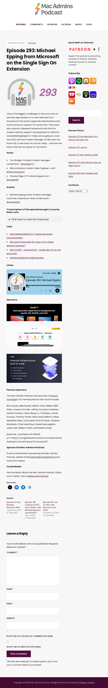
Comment (12, 552)
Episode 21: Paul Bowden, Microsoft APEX (13, 505)
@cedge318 (12, 179)
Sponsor (52, 24)
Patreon (66, 24)
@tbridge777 (28, 164)
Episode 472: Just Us (77, 147)
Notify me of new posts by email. (24, 646)
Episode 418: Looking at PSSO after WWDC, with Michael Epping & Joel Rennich (33, 507)
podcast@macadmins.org (43, 457)
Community (36, 24)
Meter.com (13, 212)
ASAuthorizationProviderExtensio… (27, 257)
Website (11, 618)
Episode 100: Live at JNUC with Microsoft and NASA (50, 506)
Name (10, 589)
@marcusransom (16, 171)
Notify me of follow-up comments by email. (30, 636)
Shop (89, 24)
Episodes (21, 24)
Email (10, 603)
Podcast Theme (87, 682)
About (78, 24)
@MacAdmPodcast (38, 476)
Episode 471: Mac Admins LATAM (83, 155)
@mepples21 (13, 202)
